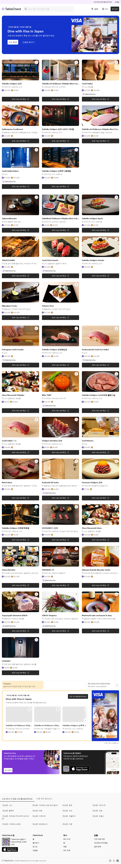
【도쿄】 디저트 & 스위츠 (11, 824)
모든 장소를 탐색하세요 (78, 696)
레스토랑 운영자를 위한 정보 (103, 2)
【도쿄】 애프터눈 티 (40, 824)
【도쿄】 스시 (7, 805)
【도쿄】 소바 (67, 811)
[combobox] (48, 9)
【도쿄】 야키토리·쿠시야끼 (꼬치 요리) (15, 817)
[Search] (26, 9)
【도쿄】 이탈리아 (69, 816)
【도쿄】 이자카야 (38, 816)
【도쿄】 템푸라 (8, 811)
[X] (113, 860)
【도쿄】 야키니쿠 (99, 805)
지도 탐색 (13, 42)
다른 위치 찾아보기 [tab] (44, 798)
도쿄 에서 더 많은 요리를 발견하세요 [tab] (17, 799)
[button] (13, 87)
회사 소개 (66, 839)
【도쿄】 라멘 (37, 811)
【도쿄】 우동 (97, 811)
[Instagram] (110, 860)
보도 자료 (66, 850)
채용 (65, 847)
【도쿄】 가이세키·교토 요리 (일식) (45, 805)
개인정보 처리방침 (101, 843)
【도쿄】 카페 (67, 824)
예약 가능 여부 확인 (19, 99)
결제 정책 (97, 847)
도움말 (117, 2)
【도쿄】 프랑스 (98, 816)
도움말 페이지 (28, 42)
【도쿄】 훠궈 (67, 805)
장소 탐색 (8, 770)
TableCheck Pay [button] (90, 94)
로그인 (115, 9)
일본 (96, 9)
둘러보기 (36, 843)
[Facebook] (117, 860)
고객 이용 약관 (99, 839)
